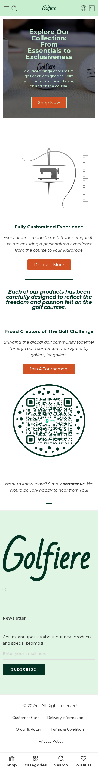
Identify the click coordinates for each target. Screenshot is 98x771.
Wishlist (83, 765)
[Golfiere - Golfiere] (49, 8)
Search (61, 765)
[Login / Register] (83, 8)
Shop (12, 765)
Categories (35, 765)
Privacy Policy (51, 741)
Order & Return (29, 729)
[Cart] (91, 8)
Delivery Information (65, 717)
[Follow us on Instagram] (4, 590)
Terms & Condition (67, 729)
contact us (74, 483)
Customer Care (25, 717)
